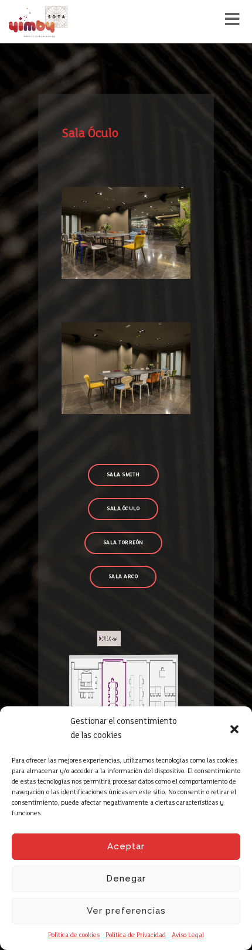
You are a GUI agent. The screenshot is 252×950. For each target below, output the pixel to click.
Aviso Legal (188, 935)
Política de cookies (74, 935)
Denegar (126, 878)
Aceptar (126, 846)
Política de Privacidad (135, 935)
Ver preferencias (126, 910)
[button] (234, 729)
